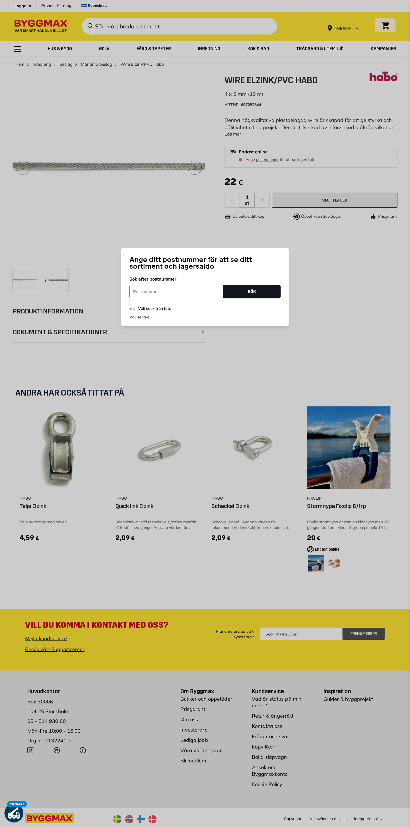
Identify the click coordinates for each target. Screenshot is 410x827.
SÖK (252, 291)
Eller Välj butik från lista (150, 308)
